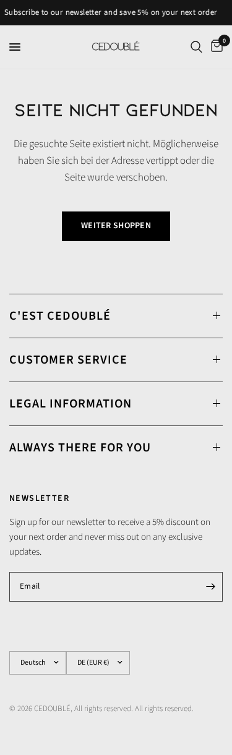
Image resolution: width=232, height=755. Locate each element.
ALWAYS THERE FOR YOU (80, 447)
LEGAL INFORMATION (70, 403)
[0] (215, 47)
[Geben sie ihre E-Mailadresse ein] (210, 587)
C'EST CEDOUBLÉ (60, 316)
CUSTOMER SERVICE (68, 360)
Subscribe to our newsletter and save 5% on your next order (109, 13)
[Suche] (196, 47)
